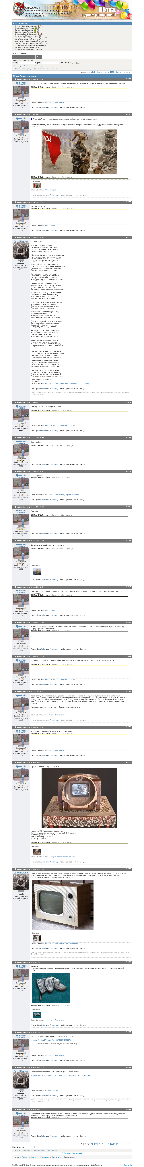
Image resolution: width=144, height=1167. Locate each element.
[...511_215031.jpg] (79, 152)
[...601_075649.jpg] (79, 798)
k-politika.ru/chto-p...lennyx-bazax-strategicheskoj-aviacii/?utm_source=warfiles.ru (61, 1075)
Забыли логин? (30, 66)
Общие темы (39, 69)
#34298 (128, 762)
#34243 (128, 402)
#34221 (128, 202)
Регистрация (41, 66)
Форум (17, 69)
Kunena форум (76, 1153)
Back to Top (128, 1165)
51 (130, 72)
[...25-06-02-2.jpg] (63, 905)
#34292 (128, 691)
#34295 (128, 727)
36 (105, 72)
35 (102, 72)
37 (109, 72)
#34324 (128, 1109)
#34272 (128, 622)
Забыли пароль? (19, 66)
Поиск (39, 57)
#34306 (128, 1032)
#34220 (128, 114)
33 (96, 72)
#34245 (128, 437)
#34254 (128, 471)
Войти (43, 107)
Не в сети (21, 98)
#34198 (128, 79)
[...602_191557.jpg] (51, 988)
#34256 (128, 507)
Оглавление (17, 57)
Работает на (66, 1153)
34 (99, 72)
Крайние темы (29, 57)
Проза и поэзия (51, 69)
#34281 (128, 656)
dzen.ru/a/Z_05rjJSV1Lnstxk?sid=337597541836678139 (52, 1040)
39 (115, 72)
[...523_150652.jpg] (36, 571)
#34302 (128, 869)
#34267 (128, 540)
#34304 (128, 962)
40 (118, 72)
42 (124, 72)
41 (121, 72)
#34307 (128, 1067)
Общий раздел (27, 69)
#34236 (128, 237)
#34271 (128, 587)
